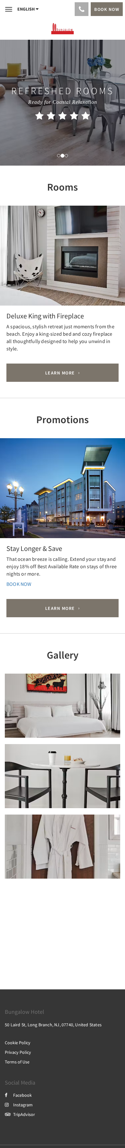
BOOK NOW (19, 584)
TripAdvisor (24, 1114)
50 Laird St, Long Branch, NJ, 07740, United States (53, 1025)
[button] (9, 258)
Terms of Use (17, 1062)
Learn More (60, 373)
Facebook (22, 1095)
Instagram (23, 1105)
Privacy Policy (18, 1052)
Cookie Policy (17, 1043)
